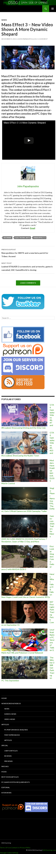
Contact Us (15, 847)
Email (32, 228)
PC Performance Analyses (16, 730)
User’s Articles (11, 751)
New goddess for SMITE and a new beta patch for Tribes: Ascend (24, 253)
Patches (4, 766)
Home (4, 698)
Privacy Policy (25, 847)
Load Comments (28, 283)
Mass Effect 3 (39, 238)
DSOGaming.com (49, 850)
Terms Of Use (5, 847)
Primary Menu (52, 8)
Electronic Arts (22, 238)
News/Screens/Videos (11, 703)
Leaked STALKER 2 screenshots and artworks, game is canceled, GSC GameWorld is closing (27, 266)
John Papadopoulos (27, 39)
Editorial (5, 787)
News (4, 20)
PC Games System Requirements (15, 782)
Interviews (6, 793)
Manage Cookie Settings (9, 853)
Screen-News (10, 714)
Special (4, 745)
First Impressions (12, 735)
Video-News (9, 719)
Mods (3, 772)
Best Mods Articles (10, 777)
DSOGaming (6, 843)
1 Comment (42, 39)
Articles (5, 724)
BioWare (7, 238)
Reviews (7, 756)
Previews (8, 761)
